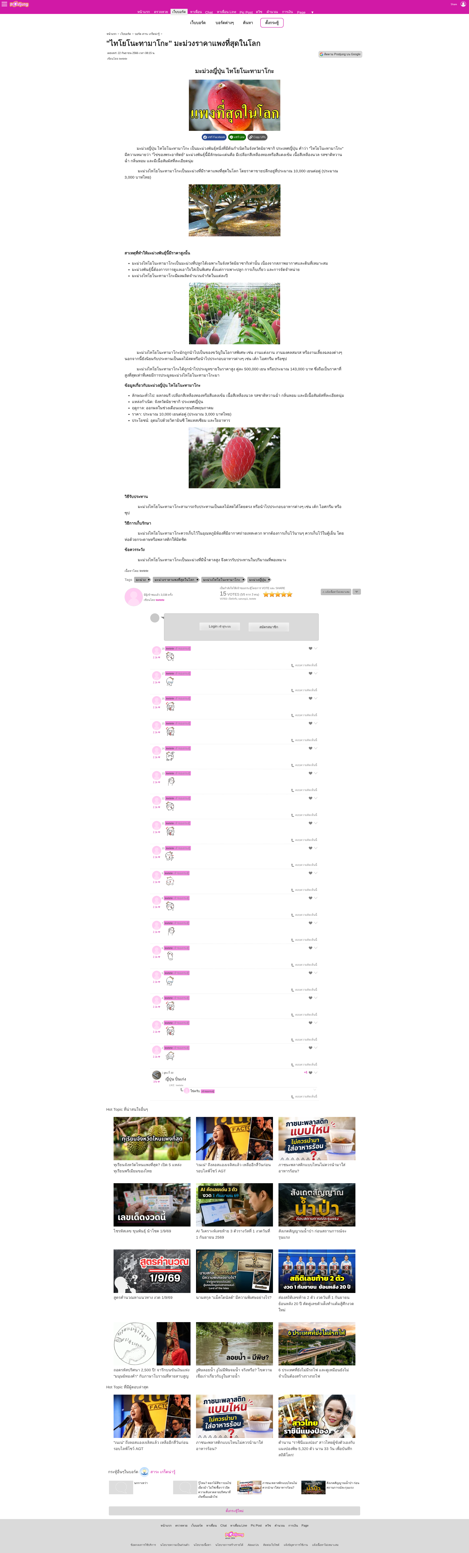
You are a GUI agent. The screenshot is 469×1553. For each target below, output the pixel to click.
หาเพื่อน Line (226, 12)
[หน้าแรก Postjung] (19, 4)
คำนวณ (272, 12)
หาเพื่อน (196, 12)
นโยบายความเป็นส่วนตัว (174, 1544)
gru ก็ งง (168, 1072)
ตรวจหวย (161, 12)
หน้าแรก (143, 12)
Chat (209, 12)
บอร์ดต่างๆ (225, 23)
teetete (123, 58)
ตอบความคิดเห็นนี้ (306, 665)
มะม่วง (141, 580)
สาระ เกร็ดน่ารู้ (162, 1472)
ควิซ (259, 12)
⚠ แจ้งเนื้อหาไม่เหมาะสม (336, 592)
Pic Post (246, 12)
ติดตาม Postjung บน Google (342, 54)
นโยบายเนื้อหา (202, 1544)
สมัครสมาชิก (268, 627)
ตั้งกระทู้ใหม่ (234, 1511)
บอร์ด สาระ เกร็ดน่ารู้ (147, 33)
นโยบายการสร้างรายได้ (229, 1544)
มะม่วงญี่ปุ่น (257, 580)
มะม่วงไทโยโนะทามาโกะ (221, 580)
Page (301, 12)
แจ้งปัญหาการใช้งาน (296, 1544)
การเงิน (287, 12)
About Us (253, 1544)
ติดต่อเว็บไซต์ (271, 1544)
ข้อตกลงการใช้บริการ (143, 1544)
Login (220, 626)
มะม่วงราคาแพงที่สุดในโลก (174, 580)
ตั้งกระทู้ (272, 23)
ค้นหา (248, 23)
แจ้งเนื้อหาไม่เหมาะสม (325, 1544)
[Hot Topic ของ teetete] (134, 605)
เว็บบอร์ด (179, 12)
